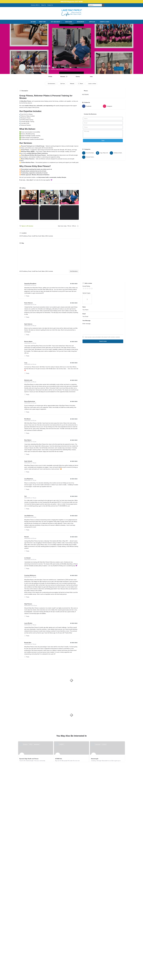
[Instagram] (110, 5)
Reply (27, 296)
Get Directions (74, 271)
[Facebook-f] (107, 5)
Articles (92, 21)
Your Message (86, 320)
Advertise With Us (35, 5)
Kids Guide (68, 21)
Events (78, 76)
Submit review (103, 341)
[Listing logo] (22, 67)
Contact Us (50, 5)
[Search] (103, 5)
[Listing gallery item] (29, 197)
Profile (50, 76)
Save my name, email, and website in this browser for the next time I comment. (102, 337)
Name (84, 307)
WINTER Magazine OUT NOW (71, 1)
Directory (42, 21)
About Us (43, 5)
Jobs (91, 76)
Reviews (63, 76)
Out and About (55, 21)
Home (34, 21)
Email (84, 313)
